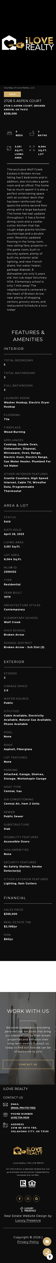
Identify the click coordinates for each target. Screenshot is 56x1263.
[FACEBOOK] (19, 1199)
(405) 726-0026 (20, 1117)
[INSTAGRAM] (28, 1199)
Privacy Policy (28, 1242)
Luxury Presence (28, 1220)
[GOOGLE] (36, 1199)
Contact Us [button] (28, 1064)
